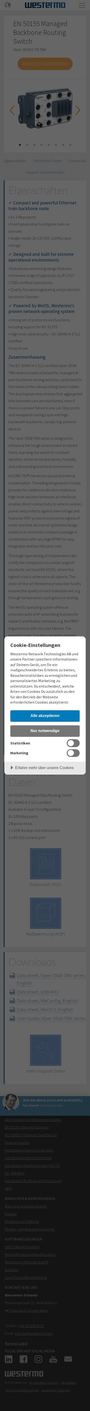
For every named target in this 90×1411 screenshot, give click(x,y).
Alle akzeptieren (45, 715)
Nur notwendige (45, 730)
